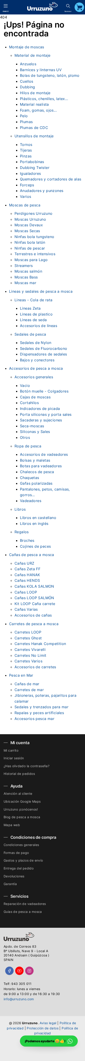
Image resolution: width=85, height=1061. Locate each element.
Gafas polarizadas (36, 483)
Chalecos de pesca (37, 472)
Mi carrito (11, 750)
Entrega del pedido (19, 868)
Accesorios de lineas (38, 325)
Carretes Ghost (28, 638)
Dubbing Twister (34, 167)
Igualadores (30, 173)
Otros (25, 437)
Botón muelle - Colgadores (44, 391)
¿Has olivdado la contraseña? (26, 766)
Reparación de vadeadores (25, 904)
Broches (27, 540)
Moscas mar (25, 282)
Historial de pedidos (19, 774)
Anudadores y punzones (41, 190)
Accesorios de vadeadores (44, 454)
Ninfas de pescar (30, 248)
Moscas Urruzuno (30, 219)
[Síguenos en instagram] (29, 971)
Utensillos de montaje (34, 136)
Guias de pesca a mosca (23, 912)
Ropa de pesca (28, 446)
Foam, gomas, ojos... (38, 110)
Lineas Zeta (30, 308)
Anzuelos (28, 64)
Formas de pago (16, 853)
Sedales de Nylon (35, 342)
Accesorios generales (34, 377)
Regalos (22, 532)
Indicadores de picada (40, 408)
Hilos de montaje (35, 93)
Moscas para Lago (31, 259)
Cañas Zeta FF (27, 569)
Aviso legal (48, 1023)
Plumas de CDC (34, 127)
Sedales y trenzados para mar (41, 707)
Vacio (25, 385)
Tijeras (26, 150)
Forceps (27, 185)
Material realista (34, 104)
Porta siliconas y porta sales (46, 414)
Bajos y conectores (37, 360)
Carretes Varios (28, 661)
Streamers (24, 265)
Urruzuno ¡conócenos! (21, 809)
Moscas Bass (26, 277)
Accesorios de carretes (35, 667)
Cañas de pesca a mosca (31, 554)
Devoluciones (14, 876)
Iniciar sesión (14, 758)
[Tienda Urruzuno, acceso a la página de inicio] (42, 6)
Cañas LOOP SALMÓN (34, 598)
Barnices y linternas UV (41, 70)
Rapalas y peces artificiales (39, 712)
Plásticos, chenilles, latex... (44, 98)
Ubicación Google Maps (22, 801)
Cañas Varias (26, 609)
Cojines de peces (35, 546)
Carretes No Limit (30, 655)
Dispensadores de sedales (43, 354)
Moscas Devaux (29, 225)
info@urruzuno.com (19, 999)
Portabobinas (32, 161)
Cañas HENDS (27, 580)
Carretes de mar (29, 689)
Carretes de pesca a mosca (33, 624)
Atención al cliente (18, 793)
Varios (25, 196)
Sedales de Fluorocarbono (43, 348)
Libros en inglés (34, 523)
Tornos (26, 144)
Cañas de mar (27, 684)
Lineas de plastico (36, 314)
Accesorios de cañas (33, 615)
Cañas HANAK (27, 575)
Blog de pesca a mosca (22, 817)
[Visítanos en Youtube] (19, 971)
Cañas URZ (24, 563)
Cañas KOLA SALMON (34, 586)
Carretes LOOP (28, 632)
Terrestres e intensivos (35, 254)
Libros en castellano (38, 517)
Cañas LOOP (26, 592)
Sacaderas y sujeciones (41, 420)
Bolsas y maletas (35, 460)
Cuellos (26, 81)
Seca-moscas (32, 426)
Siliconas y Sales (35, 431)
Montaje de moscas (26, 47)
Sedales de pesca (30, 334)
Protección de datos (42, 1028)
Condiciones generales (21, 845)
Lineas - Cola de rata (33, 300)
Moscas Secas (27, 231)
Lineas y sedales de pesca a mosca (41, 291)
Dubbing (27, 87)
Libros (20, 509)
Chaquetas (29, 477)
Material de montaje (33, 55)
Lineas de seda (33, 320)
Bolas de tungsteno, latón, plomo (50, 75)
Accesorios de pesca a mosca (36, 368)
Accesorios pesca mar (34, 718)
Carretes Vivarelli (30, 649)
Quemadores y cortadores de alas (50, 179)
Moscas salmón (28, 271)
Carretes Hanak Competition (40, 643)
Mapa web (12, 825)
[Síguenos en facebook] (9, 971)
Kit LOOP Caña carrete (35, 603)
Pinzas (26, 156)
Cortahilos (29, 402)
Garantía (10, 884)
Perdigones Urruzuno (34, 213)
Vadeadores (30, 500)
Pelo (24, 116)
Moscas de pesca (24, 205)
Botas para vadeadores (41, 466)
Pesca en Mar (21, 675)
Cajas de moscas (35, 397)
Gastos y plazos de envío (23, 860)
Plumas (26, 121)
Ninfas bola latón (30, 242)
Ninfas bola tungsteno (34, 236)
